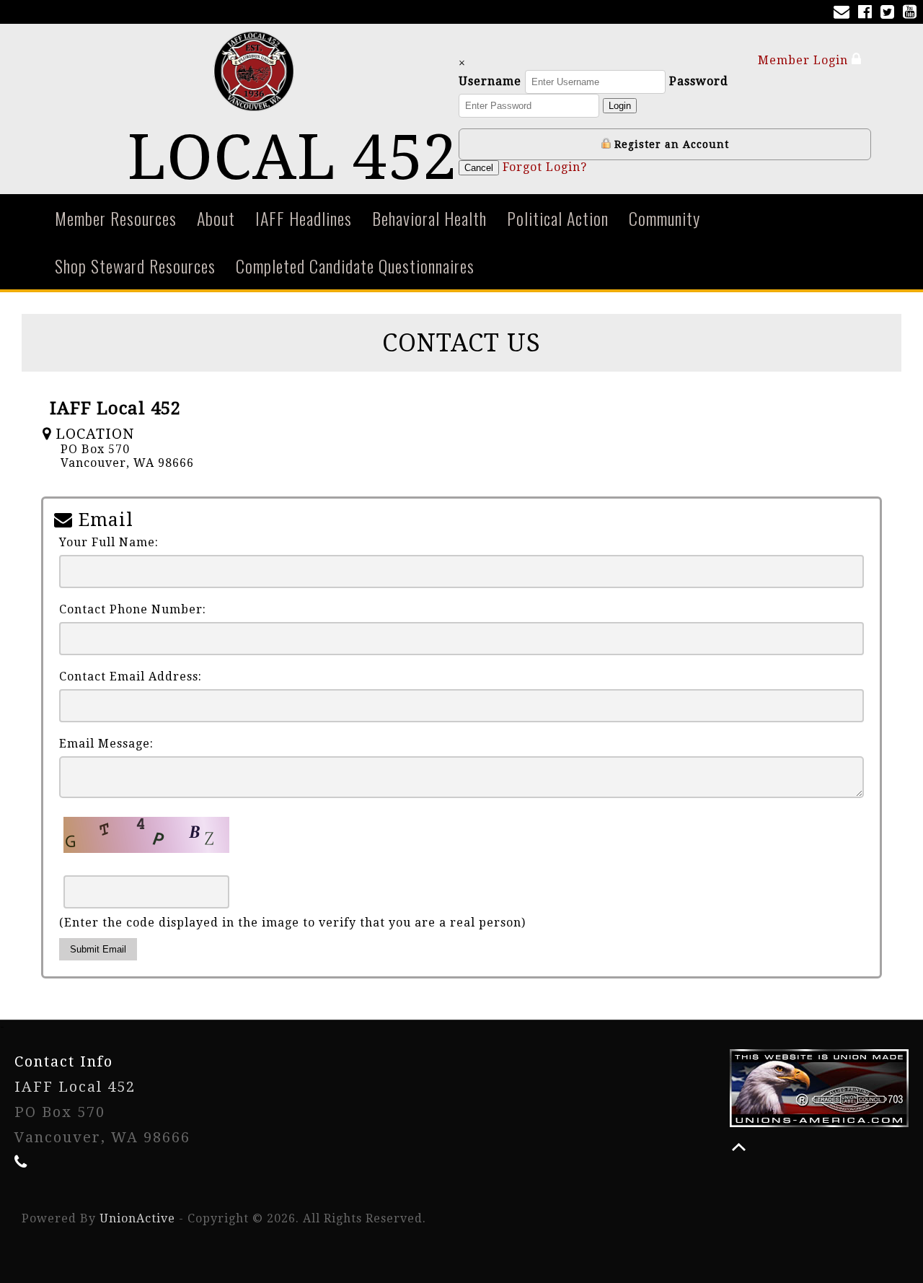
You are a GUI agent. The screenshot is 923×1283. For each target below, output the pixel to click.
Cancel (478, 167)
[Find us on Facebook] (868, 13)
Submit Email (98, 949)
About (216, 218)
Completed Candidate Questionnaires (355, 266)
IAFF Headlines (303, 218)
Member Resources (116, 218)
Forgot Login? (545, 167)
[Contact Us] (844, 13)
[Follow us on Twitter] (890, 13)
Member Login (805, 60)
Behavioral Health (429, 218)
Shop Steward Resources (135, 266)
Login (620, 105)
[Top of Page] (739, 1147)
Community (664, 218)
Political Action (558, 218)
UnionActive (137, 1218)
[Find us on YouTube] (912, 13)
